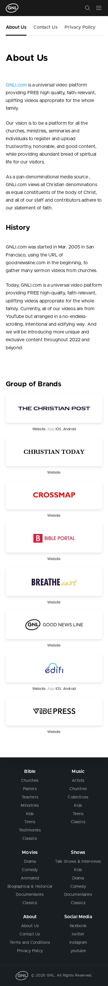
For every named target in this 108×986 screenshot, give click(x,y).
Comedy (30, 870)
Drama (30, 862)
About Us (16, 27)
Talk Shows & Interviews (78, 862)
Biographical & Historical (29, 887)
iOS (58, 429)
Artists (78, 781)
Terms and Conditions (30, 943)
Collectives (78, 797)
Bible (29, 771)
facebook (78, 926)
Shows (78, 852)
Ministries (30, 806)
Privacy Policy (80, 27)
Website (39, 429)
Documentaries (30, 895)
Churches (30, 781)
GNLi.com (16, 85)
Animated (30, 878)
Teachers (30, 797)
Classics (29, 839)
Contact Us (45, 27)
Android (69, 429)
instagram (78, 943)
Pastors (30, 789)
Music (78, 771)
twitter (78, 934)
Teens (29, 822)
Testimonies (30, 830)
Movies (30, 852)
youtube (78, 951)
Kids (30, 814)
